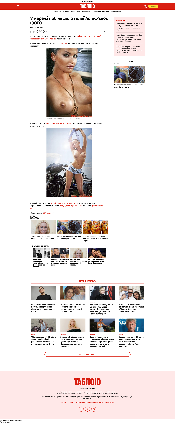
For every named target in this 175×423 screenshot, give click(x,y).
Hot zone (105, 12)
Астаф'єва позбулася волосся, (64, 203)
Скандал (66, 12)
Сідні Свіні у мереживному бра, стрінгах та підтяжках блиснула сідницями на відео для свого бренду (129, 38)
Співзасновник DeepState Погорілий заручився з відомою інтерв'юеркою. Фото (43, 308)
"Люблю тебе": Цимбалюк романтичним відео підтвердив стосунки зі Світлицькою (72, 308)
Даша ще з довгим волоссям (58, 123)
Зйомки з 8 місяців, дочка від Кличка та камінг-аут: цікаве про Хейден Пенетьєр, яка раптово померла (72, 341)
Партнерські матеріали (94, 403)
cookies (19, 420)
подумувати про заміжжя (70, 206)
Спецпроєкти (116, 12)
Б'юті (78, 12)
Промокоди (109, 403)
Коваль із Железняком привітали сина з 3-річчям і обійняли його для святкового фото (131, 308)
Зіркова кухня (87, 12)
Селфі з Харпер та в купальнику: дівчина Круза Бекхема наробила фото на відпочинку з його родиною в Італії (102, 341)
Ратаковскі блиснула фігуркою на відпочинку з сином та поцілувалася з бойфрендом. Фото (129, 27)
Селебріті (57, 12)
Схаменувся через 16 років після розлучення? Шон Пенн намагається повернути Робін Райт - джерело (131, 341)
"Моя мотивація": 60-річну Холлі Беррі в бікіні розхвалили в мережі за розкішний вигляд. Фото (43, 340)
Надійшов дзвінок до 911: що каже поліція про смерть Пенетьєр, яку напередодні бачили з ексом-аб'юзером (101, 309)
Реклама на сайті (67, 403)
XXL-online (62, 43)
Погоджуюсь (5, 422)
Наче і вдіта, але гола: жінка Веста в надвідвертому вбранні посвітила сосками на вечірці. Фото (129, 49)
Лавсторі (97, 12)
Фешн (73, 12)
